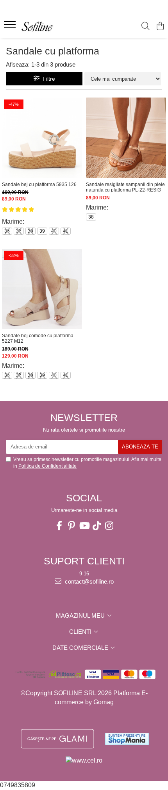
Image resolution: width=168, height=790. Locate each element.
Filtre (47, 79)
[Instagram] (109, 526)
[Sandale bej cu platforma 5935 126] (42, 138)
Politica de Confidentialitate (47, 466)
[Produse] (11, 27)
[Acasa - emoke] (51, 26)
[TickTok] (96, 526)
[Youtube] (84, 526)
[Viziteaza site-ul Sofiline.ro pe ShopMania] (127, 739)
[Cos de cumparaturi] (160, 26)
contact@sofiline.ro (88, 581)
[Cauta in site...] (145, 26)
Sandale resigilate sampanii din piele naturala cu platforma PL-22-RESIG (125, 187)
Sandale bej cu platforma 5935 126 (39, 184)
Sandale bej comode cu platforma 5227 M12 (37, 338)
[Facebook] (59, 526)
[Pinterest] (71, 526)
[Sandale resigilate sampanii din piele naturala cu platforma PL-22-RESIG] (126, 138)
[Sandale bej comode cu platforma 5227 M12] (42, 289)
